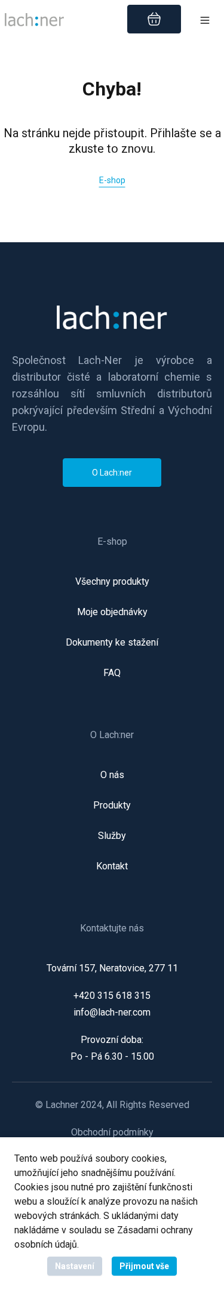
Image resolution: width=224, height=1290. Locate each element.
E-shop (112, 180)
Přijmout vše (144, 1266)
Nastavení (74, 1266)
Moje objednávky (112, 612)
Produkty (112, 805)
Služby (112, 836)
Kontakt (112, 866)
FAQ (112, 673)
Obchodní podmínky (112, 1132)
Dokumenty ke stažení (112, 642)
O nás (112, 775)
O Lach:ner (112, 472)
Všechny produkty (112, 581)
